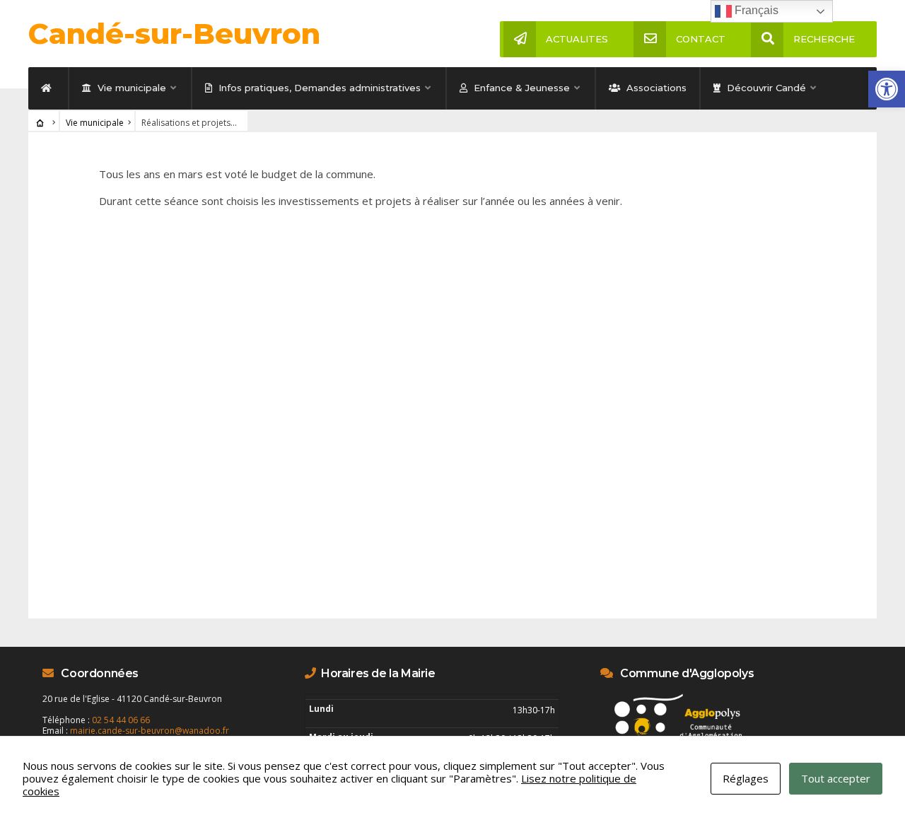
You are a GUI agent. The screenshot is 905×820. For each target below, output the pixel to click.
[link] (886, 89)
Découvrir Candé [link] (765, 87)
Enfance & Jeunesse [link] (520, 87)
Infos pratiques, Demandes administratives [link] (318, 87)
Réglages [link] (746, 778)
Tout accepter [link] (835, 778)
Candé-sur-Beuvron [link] (174, 33)
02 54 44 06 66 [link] (121, 720)
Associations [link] (655, 87)
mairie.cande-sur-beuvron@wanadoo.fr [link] (149, 731)
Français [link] (755, 10)
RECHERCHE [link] (824, 39)
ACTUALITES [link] (577, 39)
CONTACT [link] (700, 39)
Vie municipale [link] (130, 87)
